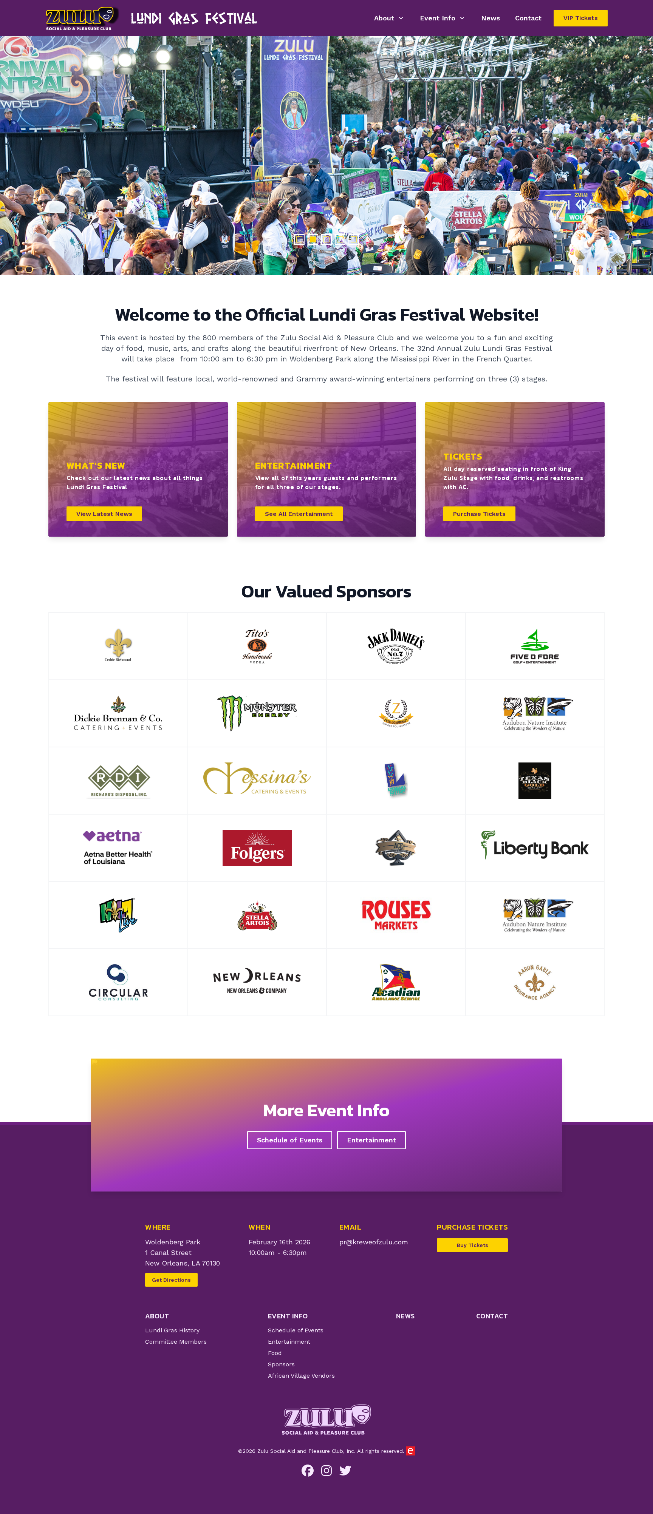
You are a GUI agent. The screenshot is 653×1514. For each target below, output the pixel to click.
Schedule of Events (289, 1140)
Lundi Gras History (172, 1330)
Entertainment (371, 1140)
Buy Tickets (472, 1245)
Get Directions (171, 1280)
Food (275, 1353)
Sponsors (281, 1364)
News (490, 18)
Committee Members (176, 1341)
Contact (528, 18)
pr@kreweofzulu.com (373, 1242)
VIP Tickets (580, 18)
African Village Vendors (301, 1375)
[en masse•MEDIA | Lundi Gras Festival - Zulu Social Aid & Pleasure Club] (410, 1450)
